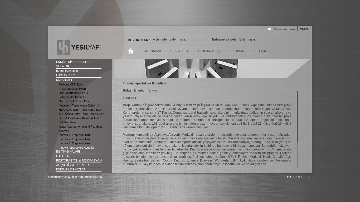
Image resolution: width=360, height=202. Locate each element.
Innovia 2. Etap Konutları (74, 139)
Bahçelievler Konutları (72, 97)
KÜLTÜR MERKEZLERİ (71, 169)
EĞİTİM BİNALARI (68, 151)
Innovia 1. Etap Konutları (74, 135)
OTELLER (62, 156)
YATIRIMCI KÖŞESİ (211, 51)
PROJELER (179, 51)
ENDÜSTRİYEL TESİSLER (73, 61)
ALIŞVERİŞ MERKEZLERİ (73, 164)
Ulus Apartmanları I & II (73, 92)
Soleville (64, 130)
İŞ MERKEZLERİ (67, 70)
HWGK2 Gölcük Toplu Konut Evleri (81, 109)
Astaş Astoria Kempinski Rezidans (81, 126)
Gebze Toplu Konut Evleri (75, 101)
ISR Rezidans (67, 122)
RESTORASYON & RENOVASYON (79, 160)
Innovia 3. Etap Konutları (74, 143)
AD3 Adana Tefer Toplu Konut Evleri (81, 113)
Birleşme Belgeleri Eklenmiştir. (159, 39)
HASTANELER (65, 75)
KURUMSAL (153, 51)
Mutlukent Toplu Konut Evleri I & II (80, 105)
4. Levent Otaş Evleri (72, 88)
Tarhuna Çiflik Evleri (71, 84)
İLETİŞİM (260, 51)
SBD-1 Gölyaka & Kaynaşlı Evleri (80, 118)
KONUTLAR (64, 79)
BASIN (239, 51)
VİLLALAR (62, 66)
